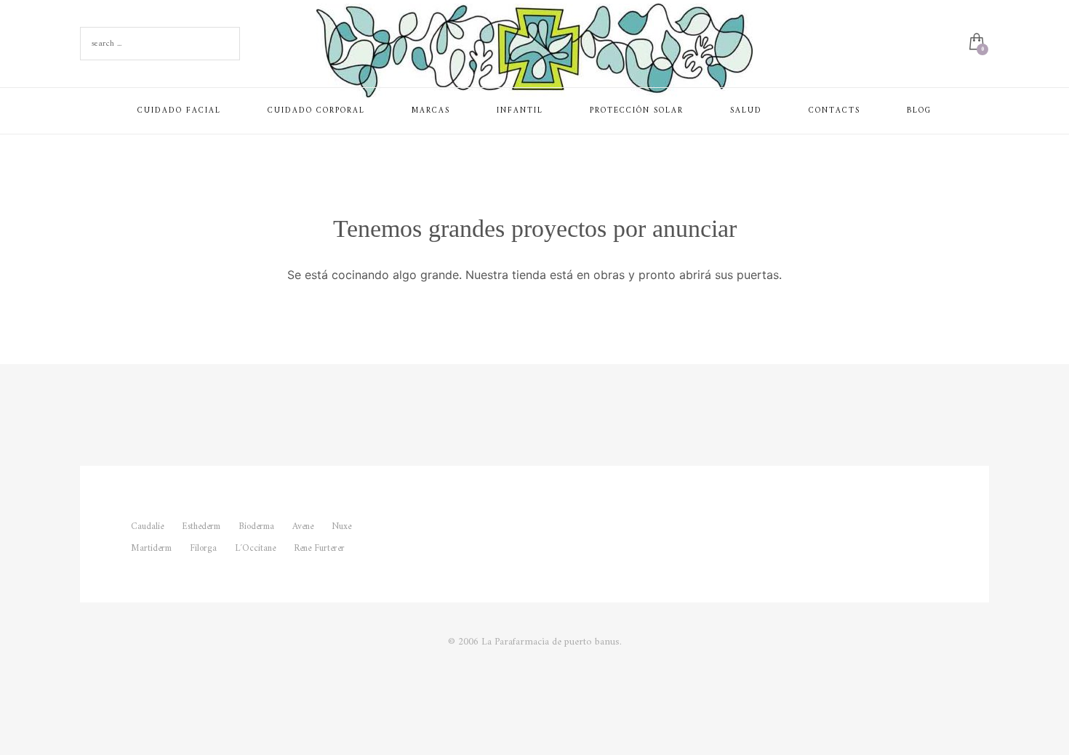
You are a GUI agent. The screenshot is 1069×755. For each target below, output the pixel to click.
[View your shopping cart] (975, 43)
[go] (225, 44)
